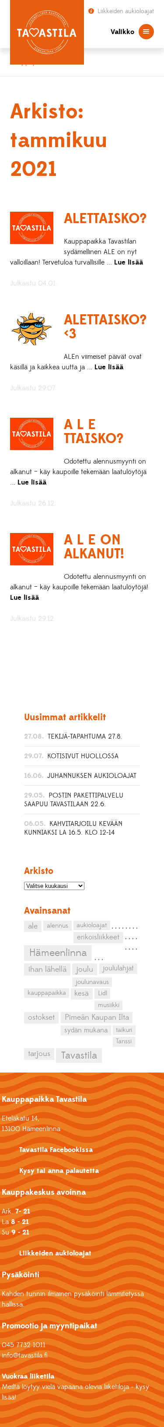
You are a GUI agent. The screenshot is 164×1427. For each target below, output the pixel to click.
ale (33, 926)
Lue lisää (128, 262)
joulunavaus (92, 982)
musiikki (108, 1005)
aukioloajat (92, 925)
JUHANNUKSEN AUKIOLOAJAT (91, 775)
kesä (81, 993)
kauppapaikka (47, 993)
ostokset (41, 1017)
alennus (57, 926)
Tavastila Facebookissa (56, 1149)
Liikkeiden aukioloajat (125, 11)
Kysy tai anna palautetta (59, 1170)
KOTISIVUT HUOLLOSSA (83, 756)
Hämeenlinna (58, 952)
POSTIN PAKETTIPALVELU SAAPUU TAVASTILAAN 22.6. (73, 799)
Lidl (102, 993)
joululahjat (118, 968)
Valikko (122, 32)
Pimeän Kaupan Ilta (97, 1017)
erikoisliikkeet (98, 937)
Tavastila (79, 1055)
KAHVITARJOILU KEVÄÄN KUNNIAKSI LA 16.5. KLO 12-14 (73, 828)
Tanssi (124, 1041)
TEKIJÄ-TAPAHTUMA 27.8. (85, 736)
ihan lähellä (47, 969)
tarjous (39, 1054)
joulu (84, 969)
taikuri (124, 1030)
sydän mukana (86, 1030)
